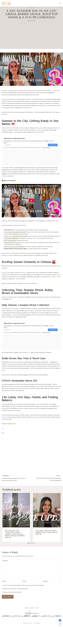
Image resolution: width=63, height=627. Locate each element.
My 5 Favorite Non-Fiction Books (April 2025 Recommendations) (49, 478)
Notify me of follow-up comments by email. (15, 588)
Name (4, 581)
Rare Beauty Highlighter (11, 238)
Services (32, 607)
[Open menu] (59, 3)
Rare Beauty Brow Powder (12, 242)
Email (25, 581)
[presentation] (16, 510)
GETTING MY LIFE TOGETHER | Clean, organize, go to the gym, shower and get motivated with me (15, 534)
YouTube (31, 7)
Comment (5, 560)
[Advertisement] (31, 38)
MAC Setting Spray (10, 240)
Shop (37, 607)
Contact (27, 607)
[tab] (28, 543)
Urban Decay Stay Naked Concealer (15, 232)
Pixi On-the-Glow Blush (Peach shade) (16, 236)
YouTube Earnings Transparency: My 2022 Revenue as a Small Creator (13, 478)
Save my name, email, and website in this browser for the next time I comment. (24, 585)
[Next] (58, 517)
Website (45, 581)
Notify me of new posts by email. (12, 592)
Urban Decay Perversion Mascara (14, 246)
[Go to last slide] (5, 517)
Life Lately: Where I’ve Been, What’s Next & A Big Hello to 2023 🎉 (46, 532)
